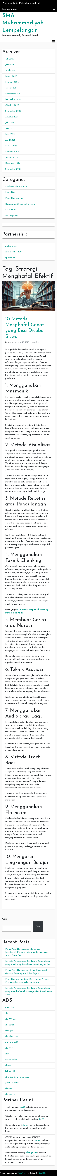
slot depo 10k (11, 1036)
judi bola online (12, 1083)
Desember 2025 (12, 94)
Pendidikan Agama (14, 198)
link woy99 (10, 1071)
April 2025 (10, 140)
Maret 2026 (11, 76)
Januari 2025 (11, 157)
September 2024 (13, 169)
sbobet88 (9, 1025)
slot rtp (8, 1089)
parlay (37, 1140)
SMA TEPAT (11, 210)
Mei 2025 (10, 134)
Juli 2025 (9, 123)
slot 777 (9, 1048)
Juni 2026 (9, 65)
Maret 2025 (11, 146)
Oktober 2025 (12, 105)
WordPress (21, 1173)
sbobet (8, 1065)
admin (37, 342)
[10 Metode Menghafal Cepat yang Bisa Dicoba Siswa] (28, 296)
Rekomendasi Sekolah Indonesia (20, 204)
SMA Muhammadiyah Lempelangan (23, 23)
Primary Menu (53, 41)
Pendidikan (10, 192)
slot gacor (10, 1094)
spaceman (10, 258)
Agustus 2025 (12, 117)
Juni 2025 (9, 128)
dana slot (9, 1007)
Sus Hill (42, 1173)
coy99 (22, 1107)
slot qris (9, 1031)
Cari (4, 919)
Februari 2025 (12, 152)
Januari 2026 (11, 88)
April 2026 (10, 70)
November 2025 (13, 99)
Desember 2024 (12, 163)
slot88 (41, 1119)
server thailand (9, 225)
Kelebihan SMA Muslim (16, 186)
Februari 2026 (12, 82)
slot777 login (11, 1019)
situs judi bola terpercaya (17, 1077)
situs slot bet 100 (13, 252)
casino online (11, 1060)
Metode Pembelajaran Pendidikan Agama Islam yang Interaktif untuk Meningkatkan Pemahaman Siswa (28, 991)
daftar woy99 (11, 1042)
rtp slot (25, 1125)
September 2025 (13, 111)
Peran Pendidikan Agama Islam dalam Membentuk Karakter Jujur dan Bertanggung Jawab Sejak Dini (26, 952)
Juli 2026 (9, 59)
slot (7, 1013)
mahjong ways (12, 246)
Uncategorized (12, 215)
